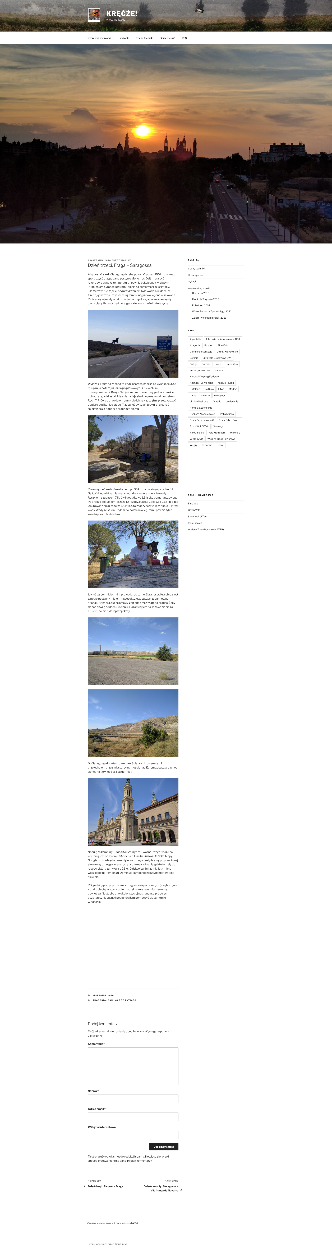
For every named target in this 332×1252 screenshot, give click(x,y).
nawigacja (219, 395)
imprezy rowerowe (200, 370)
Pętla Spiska (227, 413)
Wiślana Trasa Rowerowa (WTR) (206, 529)
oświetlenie (232, 401)
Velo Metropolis (216, 432)
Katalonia (195, 388)
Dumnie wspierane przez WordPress (107, 1243)
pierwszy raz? (167, 38)
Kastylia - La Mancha (201, 382)
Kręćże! (122, 13)
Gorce (217, 364)
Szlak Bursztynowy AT (202, 420)
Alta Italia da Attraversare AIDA (223, 339)
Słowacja (218, 426)
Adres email (97, 1109)
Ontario (217, 401)
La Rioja (209, 388)
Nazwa (93, 1091)
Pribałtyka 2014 (201, 305)
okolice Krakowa (199, 401)
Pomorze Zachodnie (201, 407)
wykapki (124, 38)
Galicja (193, 364)
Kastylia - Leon (226, 382)
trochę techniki (144, 38)
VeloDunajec (197, 432)
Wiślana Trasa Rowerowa (221, 438)
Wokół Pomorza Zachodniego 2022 (211, 311)
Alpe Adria (195, 339)
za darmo (207, 445)
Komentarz (96, 1044)
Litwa (221, 388)
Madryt (233, 388)
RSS (184, 38)
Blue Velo (223, 345)
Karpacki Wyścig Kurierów (204, 376)
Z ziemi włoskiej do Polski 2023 (209, 317)
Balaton (208, 345)
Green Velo (232, 364)
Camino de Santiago (122, 1000)
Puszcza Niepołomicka (202, 413)
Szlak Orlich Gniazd (229, 420)
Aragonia (99, 1000)
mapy (193, 395)
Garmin (206, 364)
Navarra (205, 395)
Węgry (193, 445)
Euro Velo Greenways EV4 (217, 357)
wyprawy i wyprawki (99, 38)
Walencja (235, 432)
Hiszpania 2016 (103, 995)
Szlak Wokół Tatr (199, 426)
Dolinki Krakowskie (227, 351)
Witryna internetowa (102, 1127)
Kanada (219, 370)
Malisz (126, 260)
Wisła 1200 (196, 438)
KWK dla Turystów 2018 (205, 299)
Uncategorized (196, 275)
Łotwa (220, 445)
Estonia (194, 357)
